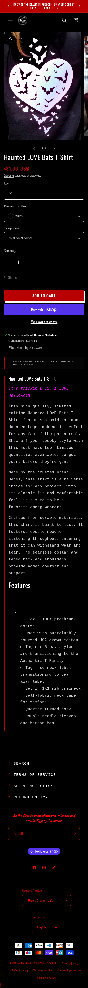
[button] (10, 20)
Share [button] (12, 277)
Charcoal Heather (15, 206)
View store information (25, 347)
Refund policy (20, 970)
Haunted (26, 963)
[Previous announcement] (8, 6)
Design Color (12, 228)
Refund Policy (31, 797)
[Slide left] (33, 148)
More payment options (44, 321)
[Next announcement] (79, 6)
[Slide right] (54, 148)
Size (6, 184)
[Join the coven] (74, 834)
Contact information (69, 970)
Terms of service (42, 970)
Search (21, 764)
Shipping (9, 175)
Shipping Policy (33, 786)
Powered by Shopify (44, 963)
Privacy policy (69, 963)
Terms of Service (35, 775)
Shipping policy (46, 978)
